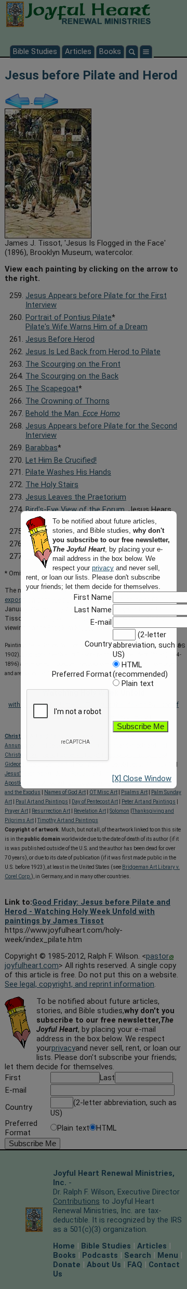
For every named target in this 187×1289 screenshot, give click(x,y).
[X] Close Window (141, 778)
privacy (103, 568)
